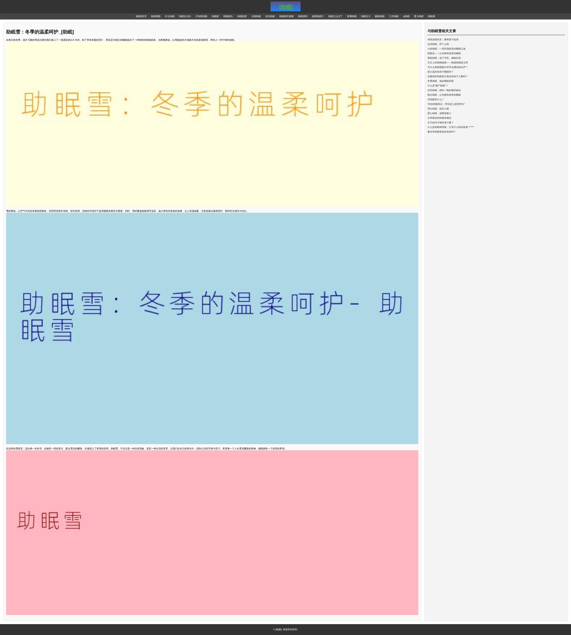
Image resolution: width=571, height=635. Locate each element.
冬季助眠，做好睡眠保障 (441, 81)
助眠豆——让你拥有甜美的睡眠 (444, 53)
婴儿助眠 (418, 16)
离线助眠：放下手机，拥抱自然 (444, 58)
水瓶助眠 (256, 16)
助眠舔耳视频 (286, 16)
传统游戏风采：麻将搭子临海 (443, 39)
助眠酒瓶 (156, 16)
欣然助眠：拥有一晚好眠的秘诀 (444, 90)
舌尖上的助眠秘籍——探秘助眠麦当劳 (448, 62)
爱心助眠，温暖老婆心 (439, 113)
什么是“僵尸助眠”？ (438, 85)
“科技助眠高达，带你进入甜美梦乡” (446, 104)
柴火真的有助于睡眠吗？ (441, 72)
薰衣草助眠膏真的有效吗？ (442, 131)
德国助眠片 (318, 16)
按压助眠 (270, 16)
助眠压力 (366, 16)
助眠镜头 (228, 16)
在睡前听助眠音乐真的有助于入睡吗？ (448, 76)
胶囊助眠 (352, 16)
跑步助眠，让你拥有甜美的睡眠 (444, 95)
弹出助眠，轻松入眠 (438, 108)
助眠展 (431, 16)
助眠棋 (215, 16)
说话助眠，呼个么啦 (438, 44)
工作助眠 (394, 16)
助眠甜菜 (242, 16)
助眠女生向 (185, 16)
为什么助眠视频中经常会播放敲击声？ (448, 67)
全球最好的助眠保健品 (439, 118)
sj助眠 (406, 16)
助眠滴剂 (303, 16)
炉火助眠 (170, 16)
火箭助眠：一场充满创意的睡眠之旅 (447, 48)
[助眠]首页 (141, 16)
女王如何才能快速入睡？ (441, 122)
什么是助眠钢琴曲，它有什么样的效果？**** (451, 127)
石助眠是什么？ (436, 99)
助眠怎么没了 (335, 16)
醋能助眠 (380, 16)
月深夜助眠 (201, 16)
